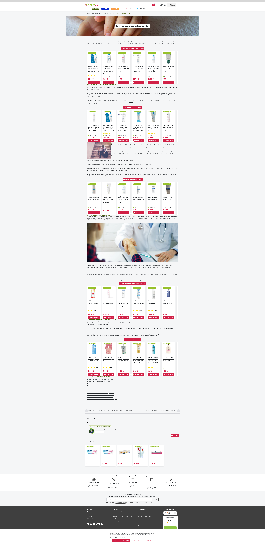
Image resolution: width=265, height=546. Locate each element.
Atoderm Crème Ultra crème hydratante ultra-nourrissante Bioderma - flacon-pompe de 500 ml (108, 70)
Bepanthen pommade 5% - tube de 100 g (92, 460)
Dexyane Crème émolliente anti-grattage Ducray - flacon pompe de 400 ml (123, 200)
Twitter (94, 524)
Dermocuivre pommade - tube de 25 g (124, 460)
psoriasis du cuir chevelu (98, 175)
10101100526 (101, 432)
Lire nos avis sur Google (170, 527)
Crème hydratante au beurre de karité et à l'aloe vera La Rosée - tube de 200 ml (108, 304)
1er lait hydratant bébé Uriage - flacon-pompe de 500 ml (168, 303)
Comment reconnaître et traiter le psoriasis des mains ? (100, 387)
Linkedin (99, 524)
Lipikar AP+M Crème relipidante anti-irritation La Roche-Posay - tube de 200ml (153, 128)
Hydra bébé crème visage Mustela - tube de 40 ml (138, 303)
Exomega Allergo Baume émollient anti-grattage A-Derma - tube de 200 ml (108, 200)
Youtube (97, 524)
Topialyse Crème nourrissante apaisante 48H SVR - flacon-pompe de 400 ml (123, 69)
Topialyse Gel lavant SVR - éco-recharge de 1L (108, 359)
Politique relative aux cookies (117, 537)
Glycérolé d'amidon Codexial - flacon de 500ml (94, 198)
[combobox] (127, 5)
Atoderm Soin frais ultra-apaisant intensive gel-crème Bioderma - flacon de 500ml (138, 69)
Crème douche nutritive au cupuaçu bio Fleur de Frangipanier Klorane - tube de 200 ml (138, 360)
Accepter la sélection (121, 540)
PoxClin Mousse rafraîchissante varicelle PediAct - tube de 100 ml (93, 303)
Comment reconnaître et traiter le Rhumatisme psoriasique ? (102, 399)
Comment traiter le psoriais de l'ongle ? (96, 389)
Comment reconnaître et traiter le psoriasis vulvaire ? (100, 397)
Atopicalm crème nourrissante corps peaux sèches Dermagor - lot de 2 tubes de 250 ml (138, 128)
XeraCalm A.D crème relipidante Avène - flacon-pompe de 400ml (153, 303)
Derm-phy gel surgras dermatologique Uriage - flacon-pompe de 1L (93, 359)
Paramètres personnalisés (142, 540)
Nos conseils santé (107, 13)
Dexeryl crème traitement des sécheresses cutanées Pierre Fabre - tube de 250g (123, 304)
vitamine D (91, 280)
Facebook (88, 524)
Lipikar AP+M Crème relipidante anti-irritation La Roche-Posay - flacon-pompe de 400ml (153, 69)
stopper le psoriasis (150, 322)
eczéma (131, 102)
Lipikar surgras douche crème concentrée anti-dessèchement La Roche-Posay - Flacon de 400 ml (153, 361)
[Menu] (176, 512)
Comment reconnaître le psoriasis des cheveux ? (99, 381)
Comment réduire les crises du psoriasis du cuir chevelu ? (101, 379)
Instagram (91, 524)
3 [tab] (133, 82)
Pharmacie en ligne (96, 13)
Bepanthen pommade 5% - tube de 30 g (108, 460)
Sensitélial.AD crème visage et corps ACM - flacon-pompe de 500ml (138, 199)
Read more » (174, 435)
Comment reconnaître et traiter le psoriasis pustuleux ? (100, 393)
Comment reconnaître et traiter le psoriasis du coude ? (100, 395)
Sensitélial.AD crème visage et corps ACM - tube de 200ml (168, 199)
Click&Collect (141, 518)
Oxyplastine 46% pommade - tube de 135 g (139, 460)
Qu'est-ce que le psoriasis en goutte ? (96, 383)
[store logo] (92, 5)
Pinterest (102, 524)
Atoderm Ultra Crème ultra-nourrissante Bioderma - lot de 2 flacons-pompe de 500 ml (93, 69)
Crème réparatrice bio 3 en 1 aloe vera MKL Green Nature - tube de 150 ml (168, 69)
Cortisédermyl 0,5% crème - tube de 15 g (156, 460)
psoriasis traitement (104, 216)
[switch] (175, 513)
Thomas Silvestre (88, 38)
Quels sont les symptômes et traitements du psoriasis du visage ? (103, 385)
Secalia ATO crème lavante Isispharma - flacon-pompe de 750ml (123, 359)
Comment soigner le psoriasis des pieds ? (97, 391)
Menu (88, 8)
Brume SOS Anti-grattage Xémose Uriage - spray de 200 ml (153, 199)
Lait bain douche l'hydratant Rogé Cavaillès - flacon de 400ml (168, 359)
